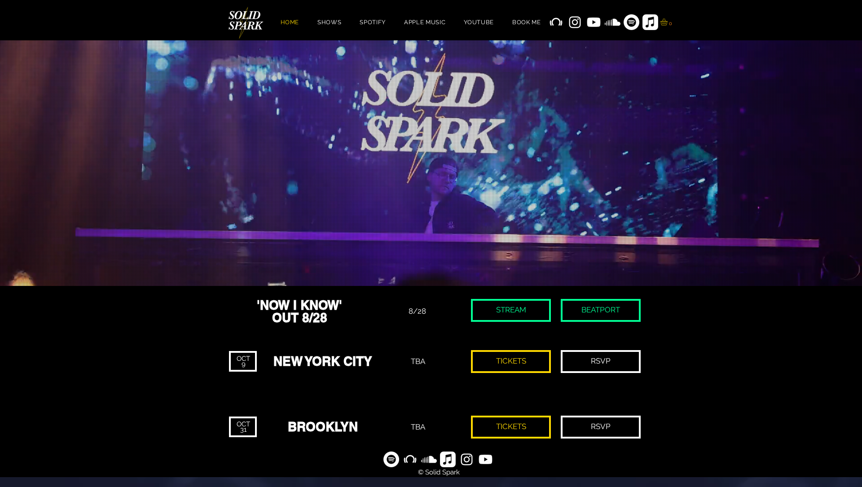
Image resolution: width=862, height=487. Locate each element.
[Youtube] (594, 22)
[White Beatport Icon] (556, 22)
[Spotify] (631, 22)
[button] (668, 22)
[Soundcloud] (612, 22)
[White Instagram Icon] (575, 22)
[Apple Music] (650, 22)
